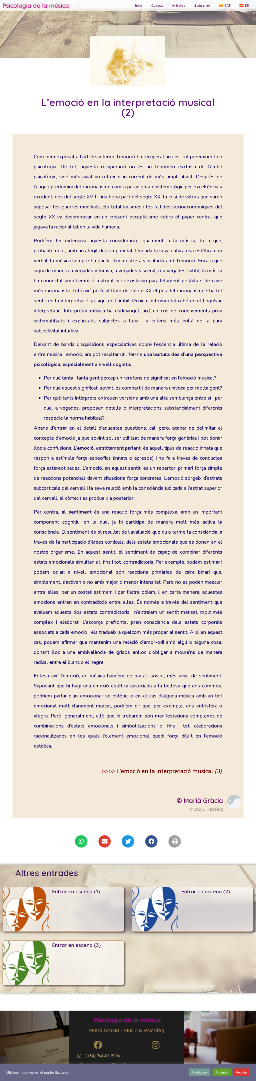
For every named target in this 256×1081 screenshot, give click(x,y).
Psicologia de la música (35, 5)
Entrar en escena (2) (205, 891)
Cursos (157, 5)
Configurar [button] (199, 1072)
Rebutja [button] (241, 1072)
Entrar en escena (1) (76, 891)
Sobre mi (202, 5)
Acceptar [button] (222, 1072)
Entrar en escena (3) (76, 945)
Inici (138, 5)
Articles (178, 5)
